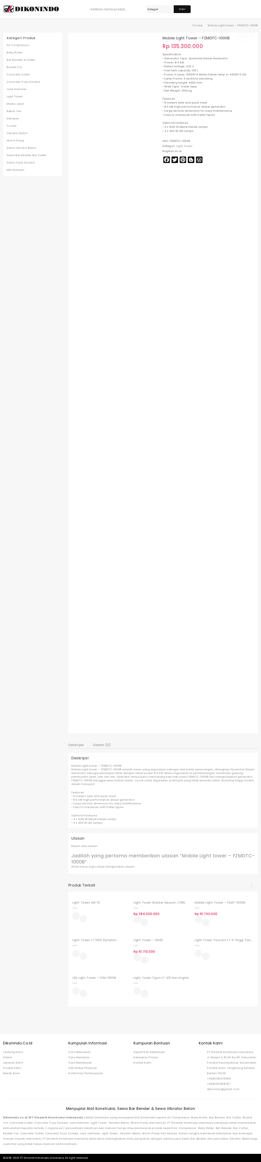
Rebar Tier (14, 111)
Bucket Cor (14, 67)
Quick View (83, 919)
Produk (198, 25)
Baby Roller (15, 52)
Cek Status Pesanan (82, 1068)
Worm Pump (15, 140)
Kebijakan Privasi (146, 1057)
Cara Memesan (79, 1052)
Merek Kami (11, 1073)
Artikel (7, 1057)
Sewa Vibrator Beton (21, 148)
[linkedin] (241, 1158)
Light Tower (184, 146)
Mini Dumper (16, 170)
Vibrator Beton (17, 133)
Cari (182, 9)
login (92, 867)
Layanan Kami (13, 1063)
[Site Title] (31, 9)
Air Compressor (18, 45)
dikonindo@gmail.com (223, 1089)
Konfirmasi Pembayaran (85, 1073)
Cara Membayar (80, 1063)
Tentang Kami (13, 1052)
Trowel (12, 126)
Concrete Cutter (18, 74)
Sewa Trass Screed (20, 162)
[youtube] (255, 1158)
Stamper (13, 118)
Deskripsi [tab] (76, 745)
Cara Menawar (79, 1057)
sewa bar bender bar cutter (27, 155)
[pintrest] (248, 1158)
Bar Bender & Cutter (21, 60)
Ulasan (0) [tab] (102, 745)
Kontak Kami (143, 1063)
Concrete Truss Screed (23, 82)
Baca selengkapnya (76, 915)
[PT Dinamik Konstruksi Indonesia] (187, 25)
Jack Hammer (17, 89)
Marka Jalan (15, 104)
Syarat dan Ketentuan (149, 1052)
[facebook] (227, 1158)
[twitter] (234, 1158)
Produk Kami (12, 1068)
